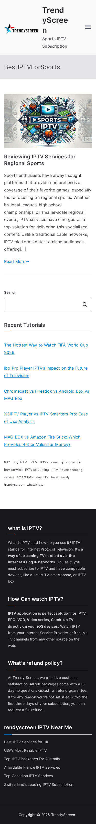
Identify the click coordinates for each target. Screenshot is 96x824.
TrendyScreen (55, 20)
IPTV (33, 462)
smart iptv (25, 477)
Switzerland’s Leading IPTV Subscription (38, 784)
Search (10, 292)
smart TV (42, 477)
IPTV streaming (37, 470)
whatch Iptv (35, 484)
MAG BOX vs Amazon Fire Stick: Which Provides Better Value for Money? (42, 440)
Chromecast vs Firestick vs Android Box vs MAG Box (46, 395)
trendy (65, 477)
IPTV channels (49, 462)
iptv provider (71, 462)
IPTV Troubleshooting (67, 470)
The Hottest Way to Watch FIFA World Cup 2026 (46, 348)
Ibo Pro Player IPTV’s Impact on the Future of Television (46, 371)
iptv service (13, 470)
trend (54, 477)
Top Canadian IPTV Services (29, 776)
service (9, 477)
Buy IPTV (20, 462)
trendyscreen (14, 484)
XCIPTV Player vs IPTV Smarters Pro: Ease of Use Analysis (46, 417)
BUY (7, 462)
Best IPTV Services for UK (26, 742)
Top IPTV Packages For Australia (32, 759)
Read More (14, 261)
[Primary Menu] (88, 27)
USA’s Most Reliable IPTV (25, 750)
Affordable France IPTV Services (32, 767)
